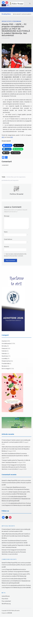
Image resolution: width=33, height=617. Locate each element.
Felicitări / (4, 353)
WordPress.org (6, 603)
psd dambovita (6, 180)
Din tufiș (4, 346)
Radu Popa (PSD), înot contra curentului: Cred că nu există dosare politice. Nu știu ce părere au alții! (16, 482)
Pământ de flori (6, 361)
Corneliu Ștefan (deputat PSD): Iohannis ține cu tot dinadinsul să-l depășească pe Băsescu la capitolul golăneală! (16, 498)
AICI (3, 137)
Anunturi (4, 341)
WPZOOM (9, 613)
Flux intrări (5, 598)
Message (6, 216)
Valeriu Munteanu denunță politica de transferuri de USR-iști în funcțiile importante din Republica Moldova (16, 449)
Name (6, 232)
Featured (4, 348)
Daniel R (4, 480)
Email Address (8, 239)
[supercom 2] (16, 422)
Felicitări (4, 351)
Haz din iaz (5, 356)
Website (6, 246)
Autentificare (6, 596)
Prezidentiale (6, 363)
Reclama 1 (5, 366)
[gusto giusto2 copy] (12, 392)
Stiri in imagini (16, 21)
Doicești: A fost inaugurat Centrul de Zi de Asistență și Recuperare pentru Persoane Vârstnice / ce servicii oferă (14, 467)
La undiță (4, 358)
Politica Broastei (16, 194)
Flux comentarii (6, 601)
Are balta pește (7, 21)
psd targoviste (14, 180)
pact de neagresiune (19, 177)
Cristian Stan (10, 177)
